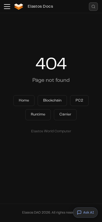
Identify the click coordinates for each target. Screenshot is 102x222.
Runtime (38, 114)
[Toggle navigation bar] (7, 7)
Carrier (65, 114)
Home (24, 100)
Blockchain (52, 100)
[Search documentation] (93, 6)
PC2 (79, 100)
